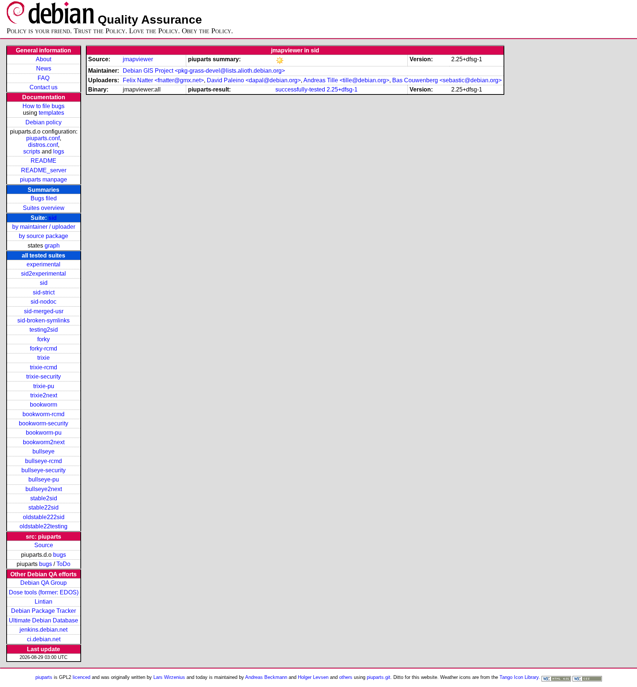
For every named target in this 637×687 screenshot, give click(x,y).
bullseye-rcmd (43, 461)
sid (52, 218)
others (345, 677)
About (43, 59)
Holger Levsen (313, 677)
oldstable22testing (43, 526)
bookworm (43, 404)
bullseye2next (43, 489)
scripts (31, 151)
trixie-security (43, 376)
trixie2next (43, 395)
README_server (43, 170)
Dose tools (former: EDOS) (44, 592)
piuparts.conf (43, 138)
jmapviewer (138, 59)
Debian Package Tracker (43, 611)
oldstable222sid (44, 517)
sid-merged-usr (43, 311)
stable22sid (43, 507)
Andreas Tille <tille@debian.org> (346, 80)
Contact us (43, 87)
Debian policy (43, 122)
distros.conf (43, 145)
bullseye (43, 451)
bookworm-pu (44, 432)
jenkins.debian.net (43, 629)
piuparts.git (378, 677)
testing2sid (43, 330)
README (43, 161)
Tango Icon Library (519, 677)
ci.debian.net (43, 639)
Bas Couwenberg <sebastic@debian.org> (447, 80)
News (43, 68)
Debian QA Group (43, 583)
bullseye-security (43, 470)
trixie (43, 358)
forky (43, 339)
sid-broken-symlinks (43, 320)
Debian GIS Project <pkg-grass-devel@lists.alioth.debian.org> (204, 71)
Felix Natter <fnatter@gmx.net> (163, 80)
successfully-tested (300, 89)
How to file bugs (43, 106)
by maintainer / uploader (43, 227)
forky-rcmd (43, 348)
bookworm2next (44, 442)
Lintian (43, 601)
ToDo (63, 564)
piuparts (43, 677)
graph (52, 245)
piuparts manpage (43, 179)
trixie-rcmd (43, 367)
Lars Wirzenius (169, 677)
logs (58, 151)
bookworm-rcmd (43, 414)
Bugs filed (44, 198)
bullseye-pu (43, 479)
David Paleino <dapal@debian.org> (254, 80)
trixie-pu (43, 386)
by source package (43, 236)
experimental (43, 264)
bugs (59, 555)
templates (51, 113)
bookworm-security (43, 423)
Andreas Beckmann (266, 677)
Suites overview (44, 208)
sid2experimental (43, 273)
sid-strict (44, 292)
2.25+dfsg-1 (342, 89)
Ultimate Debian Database (43, 620)
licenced (81, 677)
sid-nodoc (43, 301)
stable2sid (43, 498)
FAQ (43, 78)
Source (43, 545)
